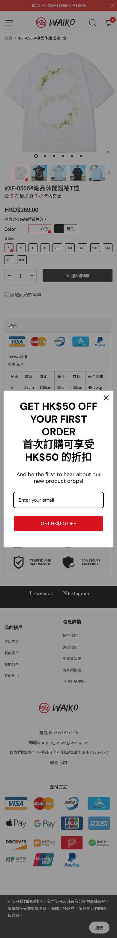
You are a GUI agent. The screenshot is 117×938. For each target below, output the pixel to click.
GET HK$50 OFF (58, 523)
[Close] (106, 398)
